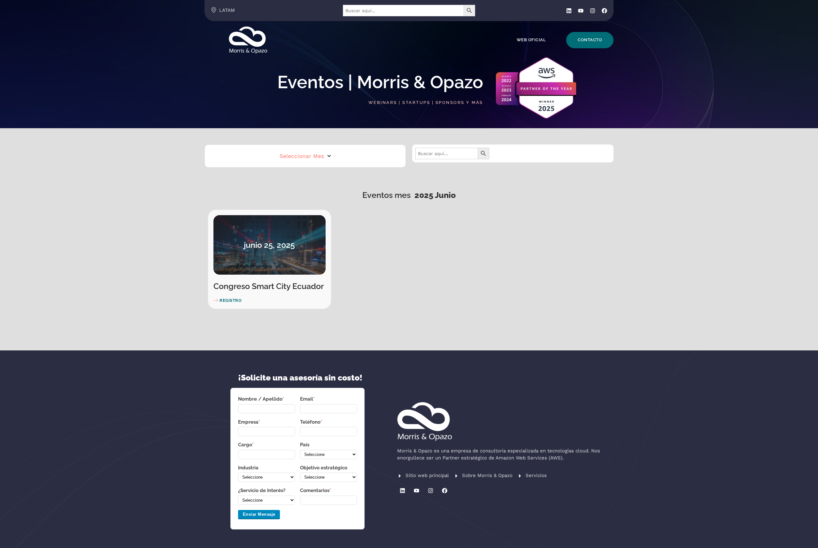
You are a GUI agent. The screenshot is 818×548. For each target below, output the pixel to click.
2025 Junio (435, 195)
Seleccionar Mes (302, 156)
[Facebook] (604, 10)
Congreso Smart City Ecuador (268, 286)
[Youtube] (580, 10)
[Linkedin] (569, 10)
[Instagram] (592, 10)
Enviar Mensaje (259, 514)
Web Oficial (531, 39)
